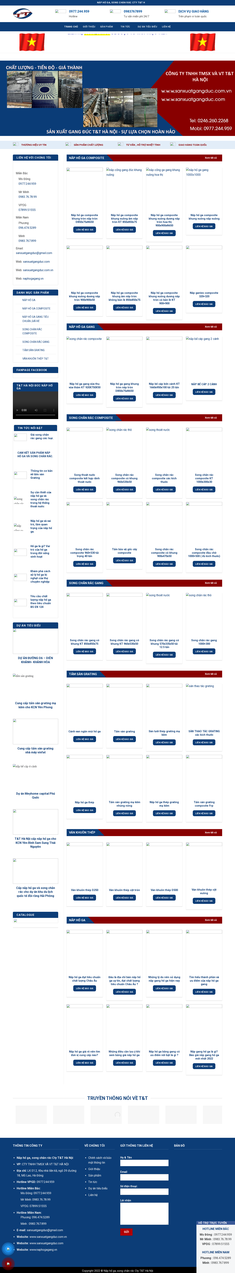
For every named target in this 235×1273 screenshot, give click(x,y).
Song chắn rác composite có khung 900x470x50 (164, 553)
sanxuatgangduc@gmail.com (34, 253)
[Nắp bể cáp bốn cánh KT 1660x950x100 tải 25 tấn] (164, 358)
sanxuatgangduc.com (36, 261)
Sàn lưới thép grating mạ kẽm (164, 733)
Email (123, 1172)
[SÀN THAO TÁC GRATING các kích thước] (204, 705)
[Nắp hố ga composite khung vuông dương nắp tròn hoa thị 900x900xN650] (164, 189)
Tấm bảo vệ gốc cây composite (124, 551)
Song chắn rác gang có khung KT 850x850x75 (84, 642)
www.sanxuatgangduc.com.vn (48, 1237)
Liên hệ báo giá (84, 229)
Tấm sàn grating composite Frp (204, 804)
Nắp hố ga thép (84, 802)
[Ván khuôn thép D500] (164, 864)
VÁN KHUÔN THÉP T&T (35, 358)
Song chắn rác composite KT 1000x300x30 (204, 478)
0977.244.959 (27, 183)
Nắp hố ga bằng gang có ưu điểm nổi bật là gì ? (164, 1053)
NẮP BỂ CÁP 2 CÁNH (204, 384)
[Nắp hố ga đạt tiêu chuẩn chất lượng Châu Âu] (84, 951)
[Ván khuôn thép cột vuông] (204, 864)
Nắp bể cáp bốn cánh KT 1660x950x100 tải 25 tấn (164, 385)
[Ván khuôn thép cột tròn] (124, 864)
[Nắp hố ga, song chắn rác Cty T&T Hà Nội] (31, 14)
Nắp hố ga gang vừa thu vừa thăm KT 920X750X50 (84, 385)
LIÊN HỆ (166, 26)
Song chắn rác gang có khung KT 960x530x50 (124, 642)
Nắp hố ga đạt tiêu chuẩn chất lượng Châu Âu (84, 979)
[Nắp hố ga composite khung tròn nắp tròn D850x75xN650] (84, 189)
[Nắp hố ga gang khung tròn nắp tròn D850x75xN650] (124, 358)
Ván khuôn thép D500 (164, 890)
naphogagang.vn (33, 278)
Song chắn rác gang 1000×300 (204, 642)
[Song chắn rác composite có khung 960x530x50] (124, 449)
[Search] (220, 13)
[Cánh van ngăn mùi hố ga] (84, 705)
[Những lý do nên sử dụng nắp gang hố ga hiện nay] (164, 951)
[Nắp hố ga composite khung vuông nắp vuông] (204, 189)
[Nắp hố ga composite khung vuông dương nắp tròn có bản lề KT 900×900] (164, 267)
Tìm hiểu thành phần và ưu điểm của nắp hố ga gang (204, 981)
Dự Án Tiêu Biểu (147, 26)
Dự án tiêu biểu (97, 1188)
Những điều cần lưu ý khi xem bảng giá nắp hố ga (124, 1053)
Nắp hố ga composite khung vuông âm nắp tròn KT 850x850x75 (124, 219)
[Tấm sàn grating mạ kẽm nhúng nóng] (124, 776)
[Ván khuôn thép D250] (84, 864)
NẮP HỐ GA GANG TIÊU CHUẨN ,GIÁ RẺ (35, 318)
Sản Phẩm (106, 26)
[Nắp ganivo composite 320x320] (204, 267)
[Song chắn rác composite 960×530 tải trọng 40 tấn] (84, 523)
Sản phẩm (94, 1175)
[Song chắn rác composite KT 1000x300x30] (204, 449)
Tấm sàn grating (124, 731)
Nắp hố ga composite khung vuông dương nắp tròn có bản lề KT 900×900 (164, 298)
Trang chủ (71, 26)
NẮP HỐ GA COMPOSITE (36, 308)
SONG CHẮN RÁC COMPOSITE (32, 331)
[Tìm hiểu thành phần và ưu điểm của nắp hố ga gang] (204, 951)
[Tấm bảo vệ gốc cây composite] (124, 523)
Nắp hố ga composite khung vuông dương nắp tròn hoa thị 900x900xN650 (164, 220)
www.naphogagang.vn (43, 1249)
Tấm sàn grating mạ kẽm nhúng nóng (124, 804)
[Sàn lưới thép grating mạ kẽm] (164, 705)
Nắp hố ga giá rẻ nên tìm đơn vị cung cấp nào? (84, 1053)
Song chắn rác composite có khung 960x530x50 (124, 478)
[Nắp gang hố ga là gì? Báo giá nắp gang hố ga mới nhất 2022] (204, 1026)
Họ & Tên (126, 1157)
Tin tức (92, 1182)
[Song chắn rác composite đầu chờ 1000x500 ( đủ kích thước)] (204, 523)
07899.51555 (27, 210)
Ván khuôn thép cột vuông (204, 891)
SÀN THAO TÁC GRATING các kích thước (204, 733)
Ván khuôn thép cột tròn (124, 890)
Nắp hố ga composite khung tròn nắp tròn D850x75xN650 (84, 219)
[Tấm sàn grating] (124, 705)
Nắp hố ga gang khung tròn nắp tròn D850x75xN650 (124, 387)
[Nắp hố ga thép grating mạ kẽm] (164, 776)
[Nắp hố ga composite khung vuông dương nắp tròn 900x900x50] (84, 267)
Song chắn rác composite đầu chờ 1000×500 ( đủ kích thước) (204, 553)
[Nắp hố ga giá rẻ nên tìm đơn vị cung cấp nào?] (84, 1026)
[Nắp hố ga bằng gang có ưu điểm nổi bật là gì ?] (164, 1026)
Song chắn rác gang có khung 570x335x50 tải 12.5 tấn (164, 644)
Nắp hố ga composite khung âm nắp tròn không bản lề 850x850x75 (124, 296)
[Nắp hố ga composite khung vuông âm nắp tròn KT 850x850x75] (124, 189)
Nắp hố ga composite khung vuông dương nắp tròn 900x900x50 (84, 296)
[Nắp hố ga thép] (84, 776)
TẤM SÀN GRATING (33, 350)
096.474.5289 (27, 228)
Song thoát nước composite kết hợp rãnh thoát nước (84, 478)
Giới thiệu (94, 1169)
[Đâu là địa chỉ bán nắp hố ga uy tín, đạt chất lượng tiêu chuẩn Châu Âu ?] (124, 951)
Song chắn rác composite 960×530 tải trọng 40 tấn (84, 553)
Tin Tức (125, 26)
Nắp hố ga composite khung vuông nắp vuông (204, 217)
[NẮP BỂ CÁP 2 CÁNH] (204, 358)
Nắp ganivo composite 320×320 (204, 294)
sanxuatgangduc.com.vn (38, 270)
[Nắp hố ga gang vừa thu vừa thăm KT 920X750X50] (84, 358)
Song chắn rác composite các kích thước (164, 478)
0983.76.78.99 (28, 197)
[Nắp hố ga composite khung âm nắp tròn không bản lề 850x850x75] (124, 267)
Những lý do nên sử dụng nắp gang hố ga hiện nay (164, 979)
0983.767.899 (27, 241)
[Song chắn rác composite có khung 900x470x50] (164, 523)
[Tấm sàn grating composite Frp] (204, 776)
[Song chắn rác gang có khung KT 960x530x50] (124, 614)
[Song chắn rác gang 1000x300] (204, 614)
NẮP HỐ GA (28, 300)
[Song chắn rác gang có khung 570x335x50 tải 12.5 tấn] (164, 614)
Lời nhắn (125, 1200)
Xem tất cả (211, 157)
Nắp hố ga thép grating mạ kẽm (164, 804)
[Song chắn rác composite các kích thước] (164, 449)
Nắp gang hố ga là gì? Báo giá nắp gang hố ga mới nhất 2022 (204, 1055)
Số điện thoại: (129, 1186)
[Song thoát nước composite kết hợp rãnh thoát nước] (84, 449)
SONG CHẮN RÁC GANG (35, 341)
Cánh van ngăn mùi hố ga (84, 731)
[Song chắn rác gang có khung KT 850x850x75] (84, 614)
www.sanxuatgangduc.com (46, 1243)
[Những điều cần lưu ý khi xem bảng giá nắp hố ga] (124, 1026)
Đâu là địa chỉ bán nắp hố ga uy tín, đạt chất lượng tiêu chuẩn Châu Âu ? (124, 981)
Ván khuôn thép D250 (84, 890)
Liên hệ (92, 1195)
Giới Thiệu (89, 26)
